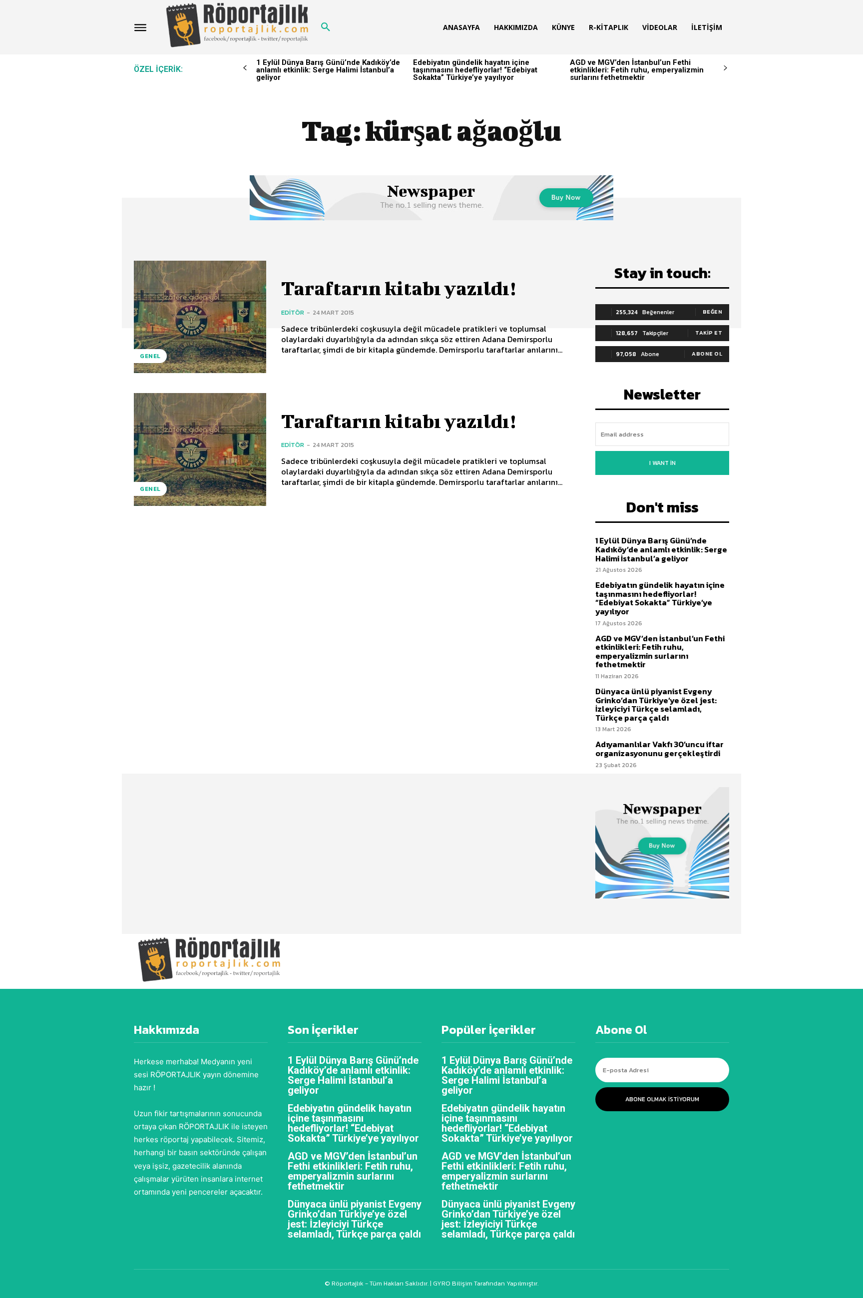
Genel (150, 356)
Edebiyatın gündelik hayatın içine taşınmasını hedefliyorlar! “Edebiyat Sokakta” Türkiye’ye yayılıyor (475, 70)
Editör (292, 312)
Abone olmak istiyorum (662, 1099)
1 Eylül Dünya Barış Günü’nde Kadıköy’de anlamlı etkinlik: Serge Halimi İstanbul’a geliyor (328, 70)
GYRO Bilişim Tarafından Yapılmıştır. (485, 1283)
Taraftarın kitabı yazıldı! (398, 288)
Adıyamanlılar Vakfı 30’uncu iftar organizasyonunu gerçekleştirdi (659, 748)
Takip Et (708, 333)
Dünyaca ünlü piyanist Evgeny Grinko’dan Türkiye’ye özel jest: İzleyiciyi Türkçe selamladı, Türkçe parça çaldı (656, 704)
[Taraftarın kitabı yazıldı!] (200, 317)
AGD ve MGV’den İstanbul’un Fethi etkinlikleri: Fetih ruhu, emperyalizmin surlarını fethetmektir (637, 70)
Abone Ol (707, 354)
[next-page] (725, 68)
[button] (326, 27)
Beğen (713, 312)
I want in (662, 462)
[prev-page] (245, 68)
